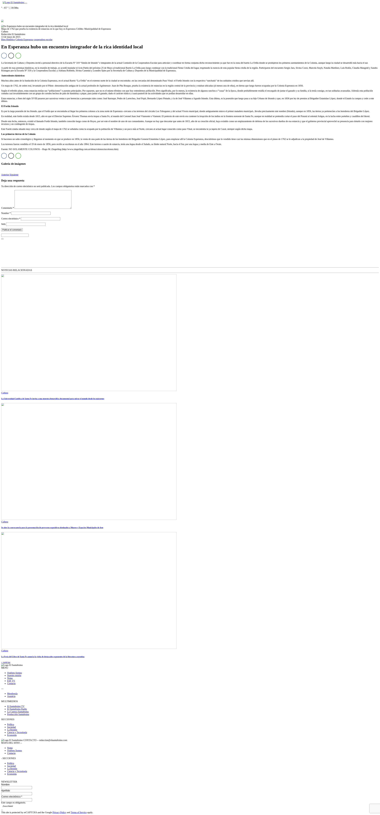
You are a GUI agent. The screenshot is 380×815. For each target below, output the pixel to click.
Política (10, 724)
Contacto (11, 683)
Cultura (4, 393)
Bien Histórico (8, 39)
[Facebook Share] (4, 55)
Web (3, 224)
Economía (12, 735)
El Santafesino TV (15, 706)
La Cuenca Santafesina (18, 711)
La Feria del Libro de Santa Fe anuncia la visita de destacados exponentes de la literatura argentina (42, 657)
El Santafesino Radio (17, 709)
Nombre (6, 213)
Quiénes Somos (14, 673)
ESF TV (11, 681)
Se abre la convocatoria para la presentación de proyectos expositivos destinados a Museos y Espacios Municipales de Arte (52, 527)
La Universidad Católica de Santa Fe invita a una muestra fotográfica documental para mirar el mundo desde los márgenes (52, 398)
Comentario (7, 208)
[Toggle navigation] (26, 3)
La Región (12, 729)
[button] (5, 174)
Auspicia (11, 696)
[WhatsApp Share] (18, 55)
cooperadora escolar (43, 39)
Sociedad (11, 727)
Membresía (12, 693)
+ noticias (5, 662)
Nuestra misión (14, 675)
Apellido (5, 790)
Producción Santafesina (18, 714)
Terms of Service (79, 812)
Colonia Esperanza (24, 39)
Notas (10, 678)
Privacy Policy (59, 812)
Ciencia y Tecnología (17, 732)
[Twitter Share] (11, 55)
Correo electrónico (10, 218)
